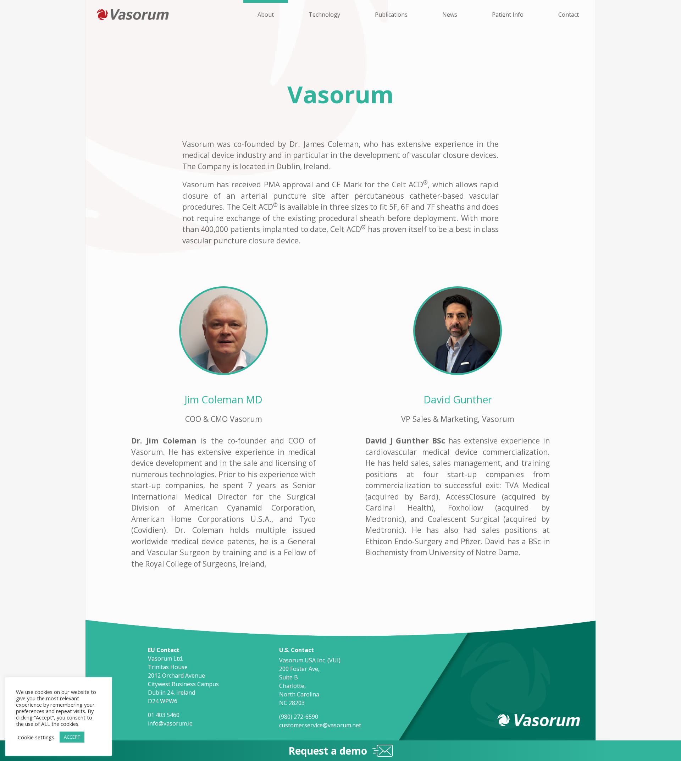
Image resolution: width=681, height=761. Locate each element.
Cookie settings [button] (36, 737)
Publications (391, 14)
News (449, 14)
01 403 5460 (163, 715)
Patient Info (508, 14)
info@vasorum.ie (170, 723)
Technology (324, 14)
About (266, 14)
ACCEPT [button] (72, 737)
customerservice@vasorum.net (320, 725)
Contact (568, 14)
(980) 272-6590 (298, 717)
